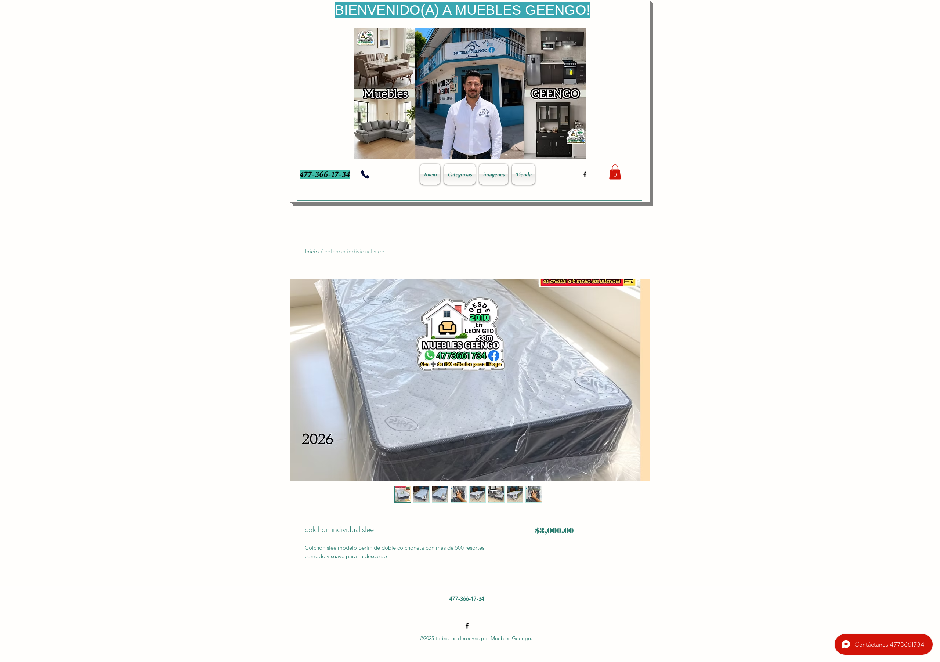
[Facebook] (585, 174)
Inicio (312, 251)
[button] (615, 172)
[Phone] (365, 174)
